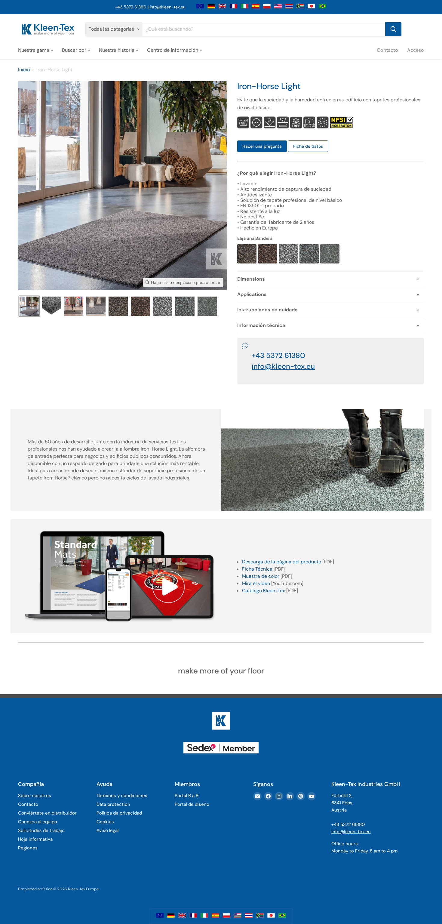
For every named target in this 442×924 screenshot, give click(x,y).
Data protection (113, 804)
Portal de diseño (192, 804)
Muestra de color (260, 576)
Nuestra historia (117, 50)
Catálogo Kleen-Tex (263, 590)
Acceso (415, 50)
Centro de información (173, 50)
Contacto (387, 50)
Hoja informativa (35, 839)
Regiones (28, 848)
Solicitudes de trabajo (41, 830)
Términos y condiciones (122, 796)
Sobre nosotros (34, 796)
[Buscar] (393, 29)
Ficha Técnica (257, 569)
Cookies (105, 822)
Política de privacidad (119, 813)
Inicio (24, 69)
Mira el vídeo (256, 583)
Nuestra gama (34, 50)
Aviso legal (107, 830)
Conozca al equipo (37, 822)
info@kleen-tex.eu (168, 7)
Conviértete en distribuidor (47, 813)
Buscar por (74, 50)
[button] (29, 306)
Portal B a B (186, 796)
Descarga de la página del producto (281, 562)
